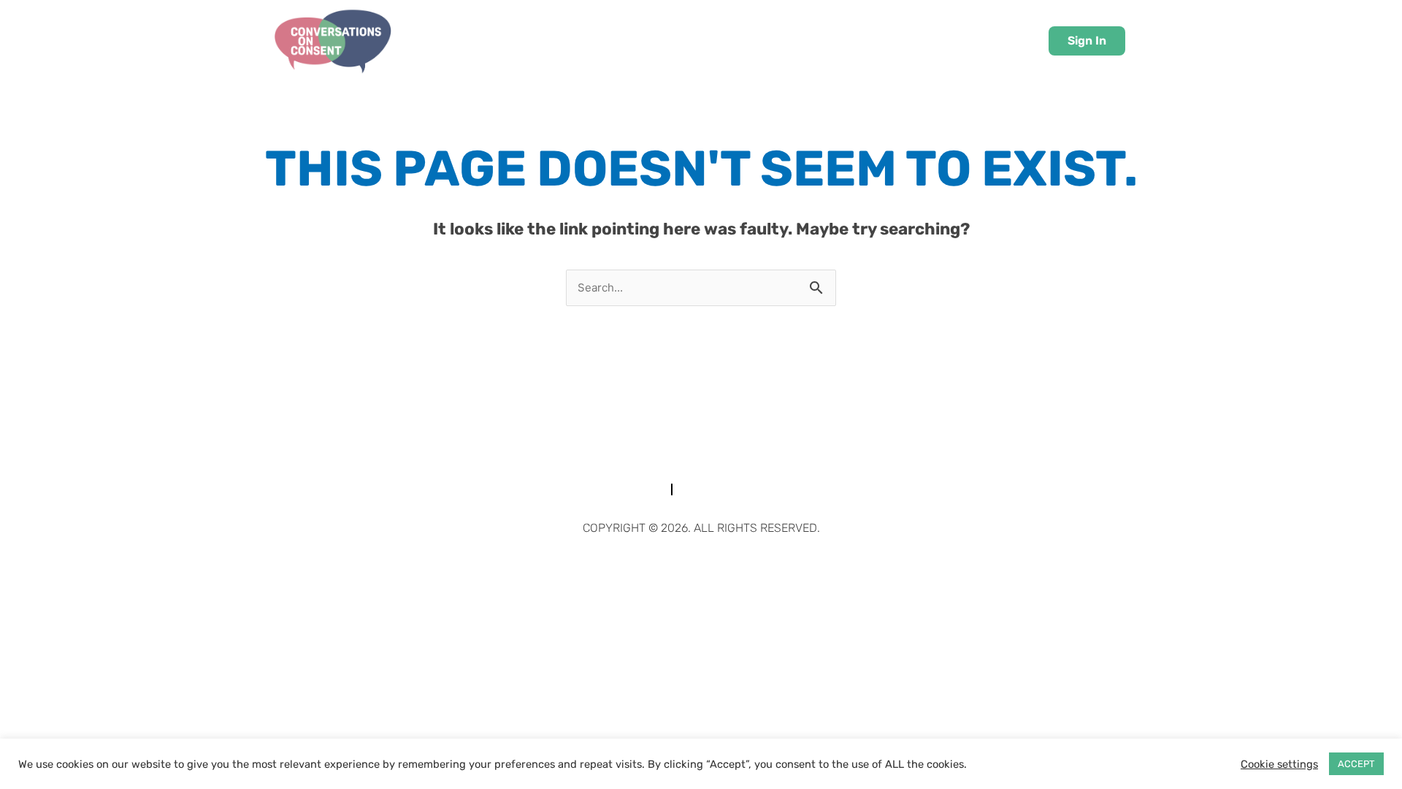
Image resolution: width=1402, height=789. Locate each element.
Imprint (624, 489)
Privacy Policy (754, 489)
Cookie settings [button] (1279, 764)
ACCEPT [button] (1356, 763)
